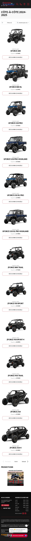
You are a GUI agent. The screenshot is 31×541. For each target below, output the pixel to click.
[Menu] (28, 4)
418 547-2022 (6, 508)
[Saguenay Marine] (8, 4)
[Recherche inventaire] (17, 4)
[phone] (20, 4)
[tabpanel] (21, 505)
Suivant (24, 461)
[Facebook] (25, 513)
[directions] (24, 4)
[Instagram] (23, 513)
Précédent (8, 461)
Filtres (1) (9, 22)
